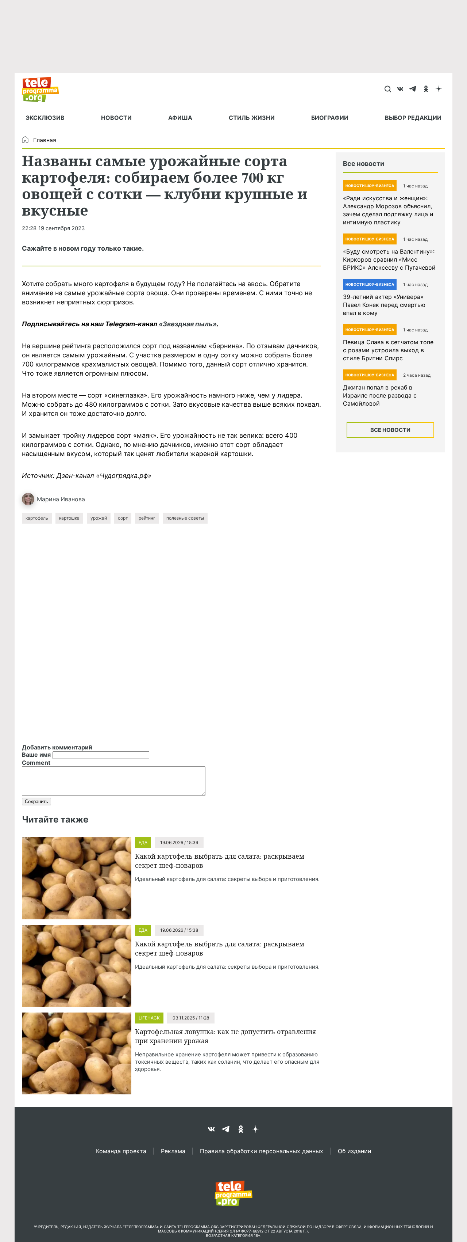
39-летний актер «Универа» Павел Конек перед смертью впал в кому (384, 304)
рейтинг (147, 518)
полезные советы (185, 518)
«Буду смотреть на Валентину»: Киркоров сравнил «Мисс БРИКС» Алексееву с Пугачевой (389, 259)
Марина (48, 499)
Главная (44, 140)
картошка (69, 518)
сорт (123, 518)
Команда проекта (121, 1150)
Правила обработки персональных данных (261, 1150)
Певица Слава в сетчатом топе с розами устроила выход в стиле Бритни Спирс (388, 350)
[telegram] (413, 89)
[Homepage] (44, 89)
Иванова (73, 499)
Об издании (354, 1150)
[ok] (426, 89)
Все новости (390, 429)
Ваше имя (36, 754)
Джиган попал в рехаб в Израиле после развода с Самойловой (380, 395)
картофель (37, 518)
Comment (36, 762)
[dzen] (438, 89)
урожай (98, 518)
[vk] (400, 89)
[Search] (387, 89)
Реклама (173, 1150)
